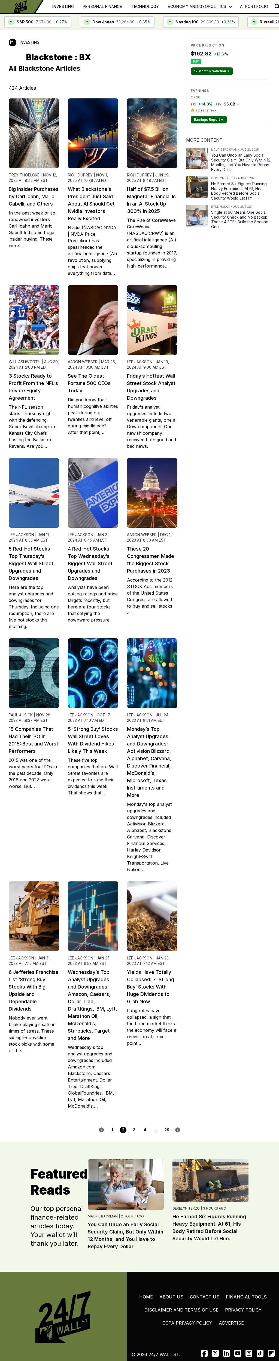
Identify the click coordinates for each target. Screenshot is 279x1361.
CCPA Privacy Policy (187, 1323)
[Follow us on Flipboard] (271, 1353)
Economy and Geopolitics (197, 6)
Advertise (231, 1323)
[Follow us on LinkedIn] (226, 1353)
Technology (145, 6)
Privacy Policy (243, 1310)
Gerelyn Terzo (186, 1208)
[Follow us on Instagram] (248, 1353)
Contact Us (204, 1297)
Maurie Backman (103, 1216)
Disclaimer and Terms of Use (181, 1310)
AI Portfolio (254, 6)
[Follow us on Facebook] (204, 1353)
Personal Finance (102, 6)
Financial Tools (246, 1297)
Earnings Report (209, 119)
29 (166, 1129)
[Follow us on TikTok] (260, 1353)
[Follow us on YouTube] (237, 1353)
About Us (171, 1297)
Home (146, 1297)
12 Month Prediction (212, 71)
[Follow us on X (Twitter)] (215, 1353)
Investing (63, 6)
